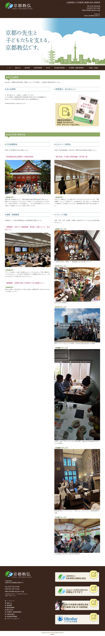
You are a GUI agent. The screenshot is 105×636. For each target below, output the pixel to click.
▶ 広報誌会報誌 (9, 614)
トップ (9, 68)
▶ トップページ (9, 601)
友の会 (48, 68)
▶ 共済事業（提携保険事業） (13, 612)
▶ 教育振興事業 (9, 607)
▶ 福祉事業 (8, 605)
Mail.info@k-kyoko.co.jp (91, 10)
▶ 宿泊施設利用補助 (11, 616)
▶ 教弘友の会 (9, 610)
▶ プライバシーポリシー (12, 619)
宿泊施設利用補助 (59, 68)
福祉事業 (27, 68)
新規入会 (17, 68)
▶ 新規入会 (8, 603)
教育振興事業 (38, 68)
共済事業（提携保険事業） (77, 68)
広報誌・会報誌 (93, 68)
